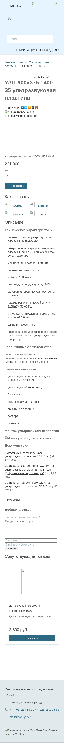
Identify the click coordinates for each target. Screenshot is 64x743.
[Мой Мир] (33, 107)
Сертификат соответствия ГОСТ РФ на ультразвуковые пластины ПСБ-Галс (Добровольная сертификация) (29, 469)
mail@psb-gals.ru (21, 717)
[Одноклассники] (29, 107)
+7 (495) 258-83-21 (22, 709)
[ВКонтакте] (22, 107)
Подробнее (32, 638)
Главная (10, 62)
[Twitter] (26, 107)
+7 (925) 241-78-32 (47, 709)
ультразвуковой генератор (24, 387)
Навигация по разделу (37, 50)
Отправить (11, 548)
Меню (14, 6)
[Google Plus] (36, 107)
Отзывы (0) (42, 76)
